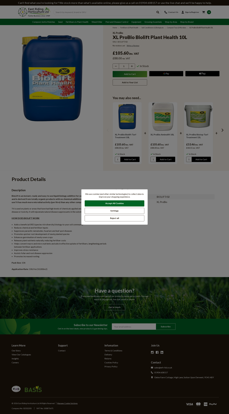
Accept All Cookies (114, 203)
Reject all (114, 218)
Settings (114, 210)
